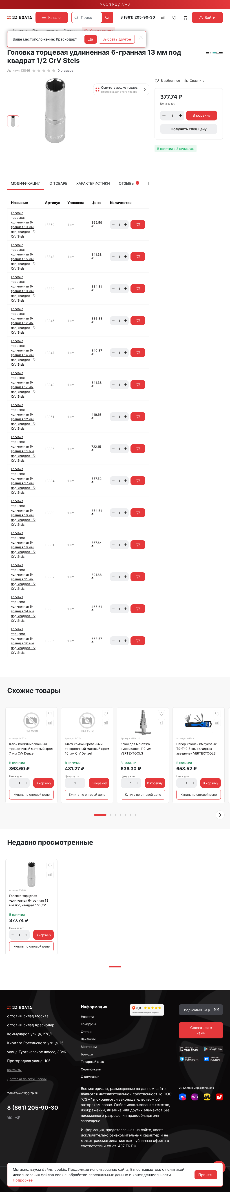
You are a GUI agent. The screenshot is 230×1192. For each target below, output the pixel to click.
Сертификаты (91, 1069)
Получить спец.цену (189, 129)
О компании (90, 1076)
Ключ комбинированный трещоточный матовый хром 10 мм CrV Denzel (87, 748)
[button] (220, 814)
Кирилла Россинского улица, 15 (35, 1043)
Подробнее (23, 1180)
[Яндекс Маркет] (207, 1096)
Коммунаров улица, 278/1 (29, 1034)
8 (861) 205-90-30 (137, 17)
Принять (205, 1175)
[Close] (141, 37)
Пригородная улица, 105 (29, 1061)
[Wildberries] (194, 1096)
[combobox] (87, 17)
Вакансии (88, 1039)
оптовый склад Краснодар (30, 1025)
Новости (87, 1016)
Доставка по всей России (26, 1079)
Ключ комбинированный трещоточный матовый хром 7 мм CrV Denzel (31, 748)
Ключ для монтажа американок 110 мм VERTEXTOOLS (136, 748)
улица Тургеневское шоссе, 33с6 (36, 1052)
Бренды (87, 1054)
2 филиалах (185, 148)
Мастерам (89, 1046)
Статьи (86, 1031)
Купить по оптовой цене (31, 794)
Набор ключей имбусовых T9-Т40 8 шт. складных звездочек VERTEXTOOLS (196, 748)
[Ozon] (182, 1096)
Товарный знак (92, 1061)
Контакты (14, 1070)
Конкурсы (88, 1024)
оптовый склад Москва (28, 1016)
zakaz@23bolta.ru (22, 1093)
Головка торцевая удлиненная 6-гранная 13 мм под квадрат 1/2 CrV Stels (28, 901)
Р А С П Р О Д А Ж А (115, 4)
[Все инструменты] (219, 1096)
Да (90, 39)
